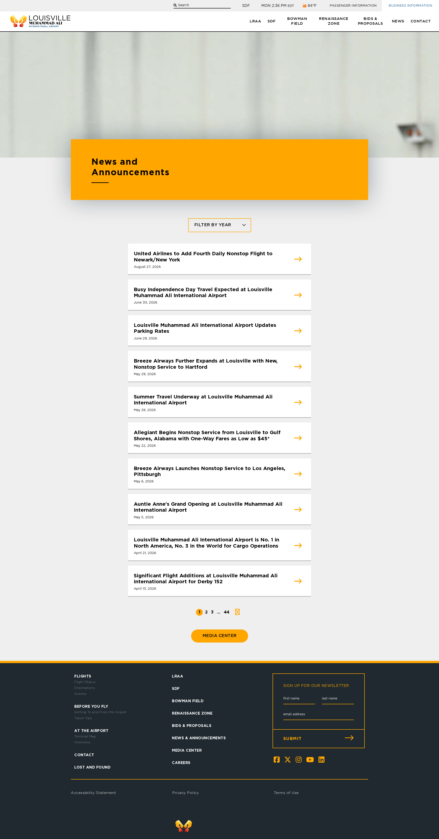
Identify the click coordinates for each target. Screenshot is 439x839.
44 (226, 612)
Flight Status (85, 681)
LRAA (255, 21)
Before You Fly (91, 706)
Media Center (220, 636)
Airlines (80, 693)
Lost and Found (92, 767)
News (398, 21)
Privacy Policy (185, 793)
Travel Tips (83, 718)
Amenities (82, 742)
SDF (272, 21)
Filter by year (212, 225)
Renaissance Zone (333, 21)
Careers (181, 763)
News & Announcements (199, 738)
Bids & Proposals (370, 21)
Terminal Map (85, 736)
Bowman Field (297, 21)
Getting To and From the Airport (100, 712)
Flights (82, 676)
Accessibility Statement (93, 793)
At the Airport (91, 731)
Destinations (84, 687)
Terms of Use (286, 793)
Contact (421, 21)
